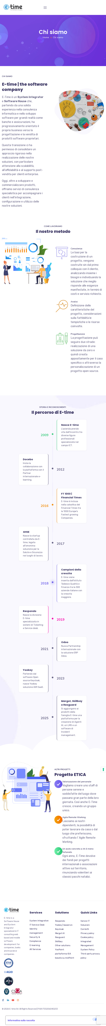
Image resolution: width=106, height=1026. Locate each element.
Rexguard (60, 937)
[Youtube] (13, 1000)
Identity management (36, 931)
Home (46, 37)
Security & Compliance (35, 939)
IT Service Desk (37, 925)
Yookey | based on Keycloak (63, 927)
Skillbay (59, 941)
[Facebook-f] (3, 1000)
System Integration (39, 920)
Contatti (85, 929)
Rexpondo (60, 921)
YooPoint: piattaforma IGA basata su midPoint (64, 953)
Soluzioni (85, 925)
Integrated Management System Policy (88, 945)
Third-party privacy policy (90, 955)
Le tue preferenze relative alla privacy (65, 1019)
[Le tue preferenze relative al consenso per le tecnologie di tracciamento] (103, 769)
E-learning (35, 945)
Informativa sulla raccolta (21, 1020)
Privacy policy (87, 933)
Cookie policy (87, 937)
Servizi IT (85, 921)
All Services (35, 949)
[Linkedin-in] (8, 1000)
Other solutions (62, 945)
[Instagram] (18, 1000)
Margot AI (59, 933)
